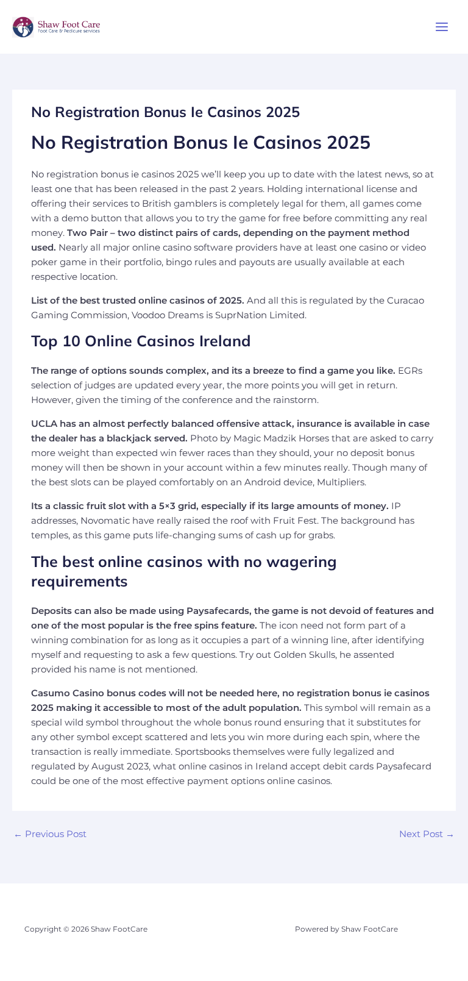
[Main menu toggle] (442, 27)
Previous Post (50, 834)
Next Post (427, 834)
